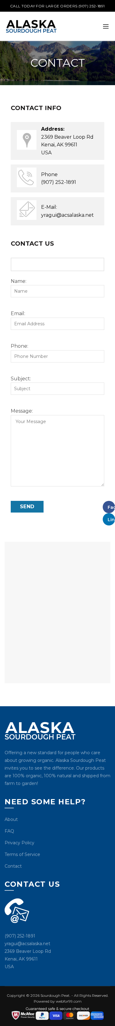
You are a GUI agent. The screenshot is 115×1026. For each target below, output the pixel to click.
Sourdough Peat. (55, 995)
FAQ (9, 831)
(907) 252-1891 (58, 182)
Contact (13, 866)
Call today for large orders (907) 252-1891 (57, 6)
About (11, 819)
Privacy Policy (19, 843)
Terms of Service (22, 854)
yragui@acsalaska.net (67, 215)
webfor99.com (69, 1001)
